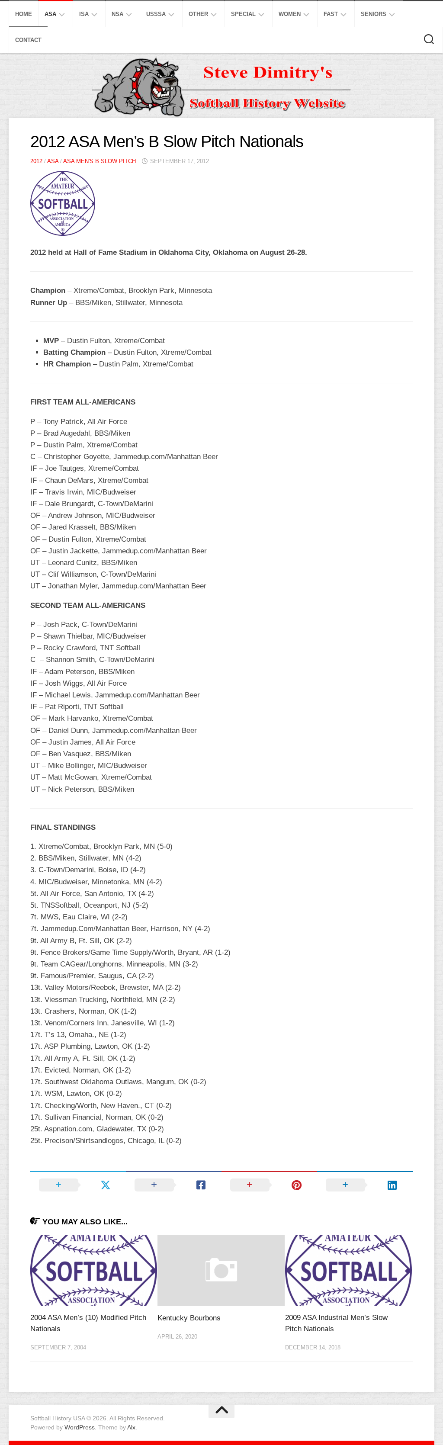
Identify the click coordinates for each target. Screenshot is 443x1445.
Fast (331, 14)
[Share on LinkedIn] (365, 1185)
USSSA (156, 14)
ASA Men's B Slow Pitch (99, 161)
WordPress (79, 1427)
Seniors (373, 14)
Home (23, 14)
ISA (84, 14)
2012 (36, 161)
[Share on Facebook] (174, 1185)
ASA (50, 14)
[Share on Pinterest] (269, 1185)
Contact (28, 40)
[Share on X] (78, 1185)
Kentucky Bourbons (189, 1318)
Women (290, 14)
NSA (117, 14)
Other (198, 14)
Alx (131, 1427)
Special (243, 14)
